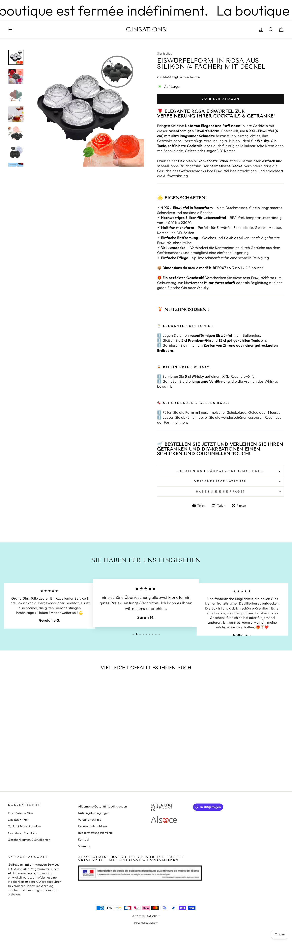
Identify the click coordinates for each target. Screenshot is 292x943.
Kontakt (83, 839)
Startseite (164, 53)
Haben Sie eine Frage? (220, 491)
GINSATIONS (146, 29)
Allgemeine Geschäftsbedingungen (102, 806)
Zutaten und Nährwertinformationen (221, 471)
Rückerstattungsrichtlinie (95, 833)
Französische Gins (20, 813)
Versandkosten (189, 77)
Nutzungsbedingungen (93, 813)
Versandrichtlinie (89, 819)
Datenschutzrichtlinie (92, 826)
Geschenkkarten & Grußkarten (29, 840)
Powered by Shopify (146, 922)
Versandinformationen (220, 481)
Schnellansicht (40, 741)
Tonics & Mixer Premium (24, 826)
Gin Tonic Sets (17, 820)
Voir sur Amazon (221, 98)
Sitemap (84, 846)
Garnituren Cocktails (22, 833)
